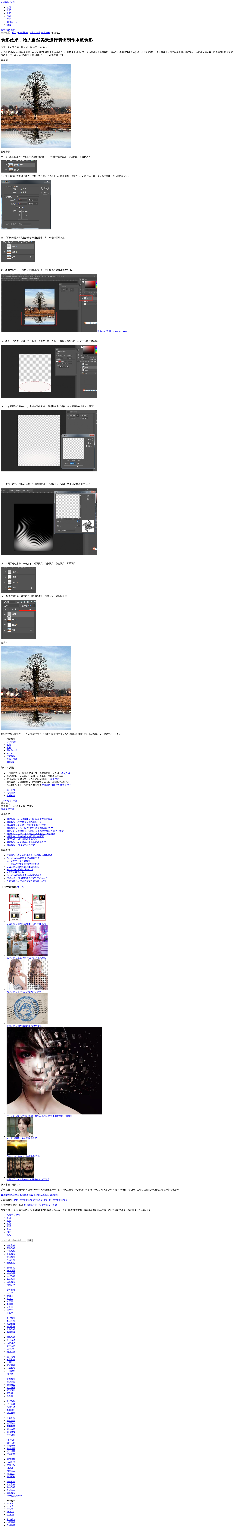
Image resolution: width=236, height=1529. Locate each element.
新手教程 (11, 1248)
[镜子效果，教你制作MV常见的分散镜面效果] (20, 1177)
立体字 (10, 1293)
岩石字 (10, 1313)
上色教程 (11, 1329)
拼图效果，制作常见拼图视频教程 (23, 867)
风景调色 (11, 1343)
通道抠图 (11, 1382)
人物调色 (11, 1340)
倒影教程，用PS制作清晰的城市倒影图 (25, 836)
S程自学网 (8, 2)
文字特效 (11, 1290)
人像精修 (11, 1323)
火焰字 (10, 1298)
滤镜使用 (11, 1273)
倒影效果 (11, 762)
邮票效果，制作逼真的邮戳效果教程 (24, 1026)
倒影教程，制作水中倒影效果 (21, 845)
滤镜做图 (11, 1270)
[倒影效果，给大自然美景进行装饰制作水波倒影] (49, 397)
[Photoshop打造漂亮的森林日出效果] (17, 1154)
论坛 (9, 24)
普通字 (10, 1296)
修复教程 (11, 1418)
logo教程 (11, 1462)
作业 (9, 19)
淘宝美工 (11, 1471)
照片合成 (11, 1404)
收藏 (9, 744)
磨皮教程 (11, 1321)
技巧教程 (11, 1251)
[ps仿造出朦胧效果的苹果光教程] (20, 1136)
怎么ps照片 (12, 759)
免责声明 (14, 1194)
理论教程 (11, 1262)
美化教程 (11, 1318)
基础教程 (11, 1245)
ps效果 (10, 753)
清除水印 (11, 1429)
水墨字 (10, 1310)
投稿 (13, 30)
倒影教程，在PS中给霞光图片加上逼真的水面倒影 (31, 833)
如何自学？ (12, 22)
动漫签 (10, 1374)
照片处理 (11, 1357)
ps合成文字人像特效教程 (18, 861)
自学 (9, 1229)
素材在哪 (11, 795)
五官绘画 (11, 1490)
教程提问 (11, 793)
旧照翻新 (11, 1426)
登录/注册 (5, 30)
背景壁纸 (11, 1446)
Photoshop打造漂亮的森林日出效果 (23, 1156)
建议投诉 (54, 1194)
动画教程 (11, 1282)
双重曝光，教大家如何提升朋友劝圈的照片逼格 (29, 855)
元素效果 (11, 1368)
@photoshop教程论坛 (24, 1200)
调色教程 (11, 1337)
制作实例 (11, 1440)
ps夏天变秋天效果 (15, 872)
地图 (31, 1194)
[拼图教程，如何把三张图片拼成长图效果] (27, 922)
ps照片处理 (35, 32)
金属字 (10, 1304)
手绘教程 (11, 1487)
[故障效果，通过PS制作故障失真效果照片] (27, 955)
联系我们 (44, 1194)
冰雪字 (10, 1301)
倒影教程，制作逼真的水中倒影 (22, 839)
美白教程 (11, 1326)
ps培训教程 (23, 32)
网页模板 (11, 1476)
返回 (9, 747)
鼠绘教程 (11, 1484)
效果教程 (45, 32)
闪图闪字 (11, 1285)
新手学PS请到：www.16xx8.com (112, 331)
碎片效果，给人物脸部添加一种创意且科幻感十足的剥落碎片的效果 (39, 1116)
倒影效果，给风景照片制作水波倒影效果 (26, 825)
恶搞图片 (11, 1407)
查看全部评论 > (8, 809)
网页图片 (11, 1473)
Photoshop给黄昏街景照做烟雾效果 (23, 858)
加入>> (21, 886)
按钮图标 (11, 1465)
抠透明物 (11, 1390)
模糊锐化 (11, 1435)
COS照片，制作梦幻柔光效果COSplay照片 (27, 878)
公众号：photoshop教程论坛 (54, 1200)
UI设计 (10, 1468)
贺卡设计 (11, 1451)
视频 (9, 16)
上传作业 (11, 790)
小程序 (37, 1200)
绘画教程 (11, 1481)
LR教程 (10, 1349)
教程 (9, 10)
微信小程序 (65, 785)
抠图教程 (11, 1379)
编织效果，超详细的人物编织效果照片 (25, 992)
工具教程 (11, 1254)
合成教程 (11, 1401)
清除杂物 (11, 1420)
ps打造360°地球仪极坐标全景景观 (23, 864)
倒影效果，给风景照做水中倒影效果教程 (26, 842)
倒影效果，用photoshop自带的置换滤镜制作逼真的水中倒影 (35, 831)
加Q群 (37, 1194)
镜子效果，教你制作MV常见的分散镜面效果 (28, 1179)
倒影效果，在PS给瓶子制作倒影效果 (24, 822)
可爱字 (10, 1307)
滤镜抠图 (11, 1384)
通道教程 (11, 1257)
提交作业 (65, 773)
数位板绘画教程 (14, 1496)
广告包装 (11, 1454)
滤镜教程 (11, 1268)
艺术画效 (11, 1365)
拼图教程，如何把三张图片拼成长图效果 (26, 924)
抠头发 (10, 1393)
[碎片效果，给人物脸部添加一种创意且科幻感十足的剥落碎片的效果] (54, 1114)
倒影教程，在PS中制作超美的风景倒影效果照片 (30, 828)
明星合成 (11, 1412)
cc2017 (10, 1504)
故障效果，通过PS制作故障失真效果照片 (26, 958)
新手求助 (54, 779)
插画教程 (11, 1493)
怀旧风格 (11, 1371)
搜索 (30, 1240)
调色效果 (11, 1351)
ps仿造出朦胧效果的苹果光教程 (22, 1138)
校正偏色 (11, 1423)
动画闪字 (11, 1279)
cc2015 (10, 1506)
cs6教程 (10, 1511)
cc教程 (10, 1509)
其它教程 (11, 1260)
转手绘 (10, 1362)
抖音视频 (55, 785)
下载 (9, 13)
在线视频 (11, 1525)
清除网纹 (11, 1432)
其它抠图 (11, 1387)
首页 (9, 7)
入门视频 (11, 1519)
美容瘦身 (11, 1332)
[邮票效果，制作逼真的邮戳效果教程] (27, 1023)
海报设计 (11, 1448)
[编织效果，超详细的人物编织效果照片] (27, 989)
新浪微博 (46, 785)
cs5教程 (10, 1514)
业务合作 (5, 1194)
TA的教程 (11, 742)
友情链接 (24, 1194)
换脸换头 (11, 1410)
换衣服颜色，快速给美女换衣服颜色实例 (26, 881)
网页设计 (11, 1459)
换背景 (10, 1396)
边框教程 (11, 1276)
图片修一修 (12, 750)
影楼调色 (11, 1346)
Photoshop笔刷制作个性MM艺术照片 (24, 875)
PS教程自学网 (13, 1215)
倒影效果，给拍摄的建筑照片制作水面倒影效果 (29, 819)
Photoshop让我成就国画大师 (20, 869)
